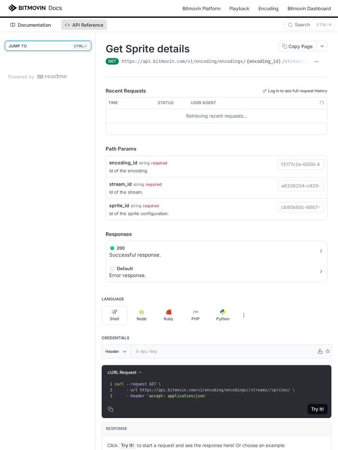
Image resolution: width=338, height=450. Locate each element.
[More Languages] (243, 315)
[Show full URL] (316, 62)
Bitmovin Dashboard (309, 8)
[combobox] (301, 164)
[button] (327, 351)
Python (222, 318)
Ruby (168, 318)
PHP (195, 318)
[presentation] (222, 390)
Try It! (317, 409)
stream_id (120, 184)
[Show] (320, 351)
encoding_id (123, 162)
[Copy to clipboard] (324, 62)
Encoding (268, 8)
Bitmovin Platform (201, 8)
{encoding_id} (264, 61)
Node (142, 318)
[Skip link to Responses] (101, 234)
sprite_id (119, 205)
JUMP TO (47, 45)
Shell (114, 318)
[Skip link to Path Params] (101, 149)
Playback (239, 8)
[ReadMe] (52, 76)
